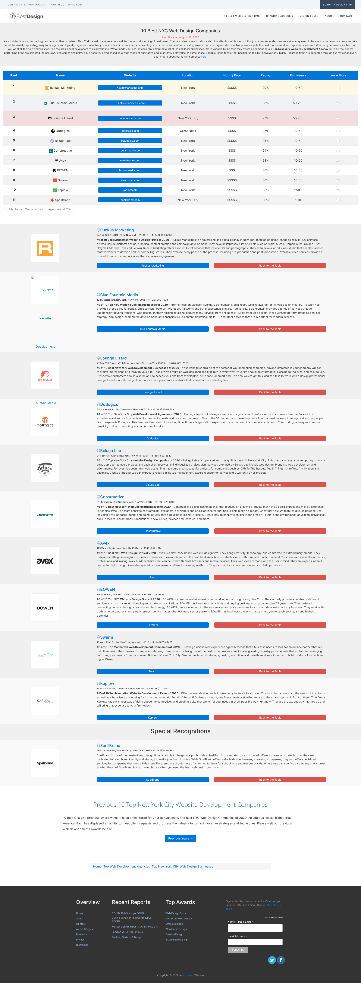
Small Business (174, 923)
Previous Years (179, 838)
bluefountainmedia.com (130, 103)
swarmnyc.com (130, 180)
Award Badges (84, 929)
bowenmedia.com (130, 170)
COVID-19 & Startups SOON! (128, 913)
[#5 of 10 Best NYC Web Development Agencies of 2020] (45, 468)
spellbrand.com (130, 199)
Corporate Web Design (178, 918)
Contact (81, 923)
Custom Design (174, 934)
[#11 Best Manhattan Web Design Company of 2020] (45, 763)
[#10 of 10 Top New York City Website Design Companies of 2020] (45, 701)
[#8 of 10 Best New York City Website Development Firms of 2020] (45, 607)
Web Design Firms (175, 913)
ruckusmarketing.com (130, 87)
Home (97, 866)
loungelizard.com (130, 118)
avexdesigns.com (130, 160)
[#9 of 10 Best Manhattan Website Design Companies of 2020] (45, 654)
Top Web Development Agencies (126, 866)
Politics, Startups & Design (127, 937)
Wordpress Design (176, 929)
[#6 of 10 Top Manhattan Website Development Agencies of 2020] (45, 514)
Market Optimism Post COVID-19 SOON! (135, 926)
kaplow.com (130, 189)
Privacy (80, 939)
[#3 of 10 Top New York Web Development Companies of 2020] (45, 375)
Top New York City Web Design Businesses (182, 866)
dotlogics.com (130, 130)
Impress (188, 975)
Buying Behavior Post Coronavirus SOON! (132, 919)
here (203, 56)
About (79, 918)
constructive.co (130, 150)
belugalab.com (130, 140)
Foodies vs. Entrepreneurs (127, 931)
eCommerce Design (176, 939)
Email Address (237, 936)
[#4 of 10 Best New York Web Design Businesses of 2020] (45, 422)
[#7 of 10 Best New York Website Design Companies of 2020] (45, 560)
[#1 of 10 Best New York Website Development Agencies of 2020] (45, 248)
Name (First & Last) (240, 922)
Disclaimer (82, 944)
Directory (81, 934)
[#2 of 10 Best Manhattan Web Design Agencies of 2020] (45, 290)
